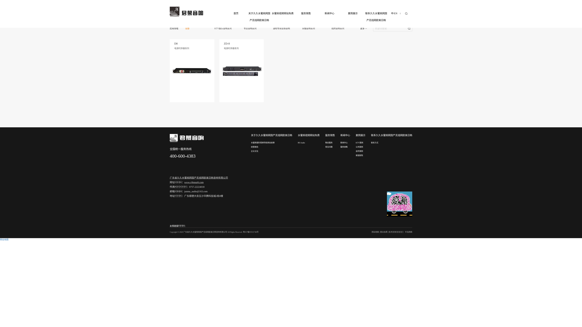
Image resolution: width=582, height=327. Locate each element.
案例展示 (353, 13)
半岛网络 (408, 232)
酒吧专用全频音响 (281, 28)
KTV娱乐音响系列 (223, 28)
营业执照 (383, 232)
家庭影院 (359, 155)
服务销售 (306, 13)
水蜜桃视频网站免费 (283, 13)
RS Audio (301, 143)
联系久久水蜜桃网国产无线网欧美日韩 (376, 16)
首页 (236, 13)
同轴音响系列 (308, 28)
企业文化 (254, 151)
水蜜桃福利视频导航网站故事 (263, 143)
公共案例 (359, 147)
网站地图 (375, 232)
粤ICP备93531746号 (251, 232)
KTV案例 (359, 143)
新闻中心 (329, 13)
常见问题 (329, 147)
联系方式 (374, 143)
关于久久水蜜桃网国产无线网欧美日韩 (259, 16)
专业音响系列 (250, 28)
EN (395, 13)
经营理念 (254, 147)
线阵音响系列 (337, 28)
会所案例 (359, 151)
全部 (187, 28)
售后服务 (329, 143)
